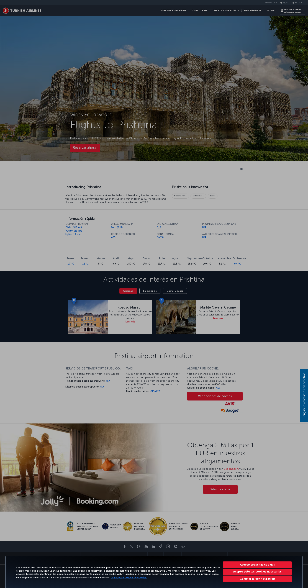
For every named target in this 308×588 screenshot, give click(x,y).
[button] (257, 579)
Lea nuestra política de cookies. (129, 577)
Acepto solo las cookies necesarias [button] (257, 571)
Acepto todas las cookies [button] (257, 564)
